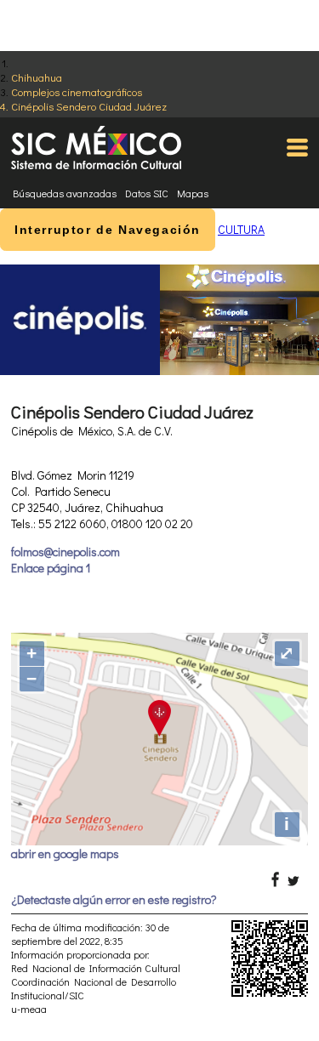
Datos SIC (146, 193)
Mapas (192, 193)
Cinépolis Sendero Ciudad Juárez (89, 106)
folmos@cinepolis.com (65, 551)
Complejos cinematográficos (76, 91)
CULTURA (241, 229)
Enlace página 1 (50, 568)
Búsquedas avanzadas (65, 193)
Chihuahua (36, 77)
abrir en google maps (65, 853)
